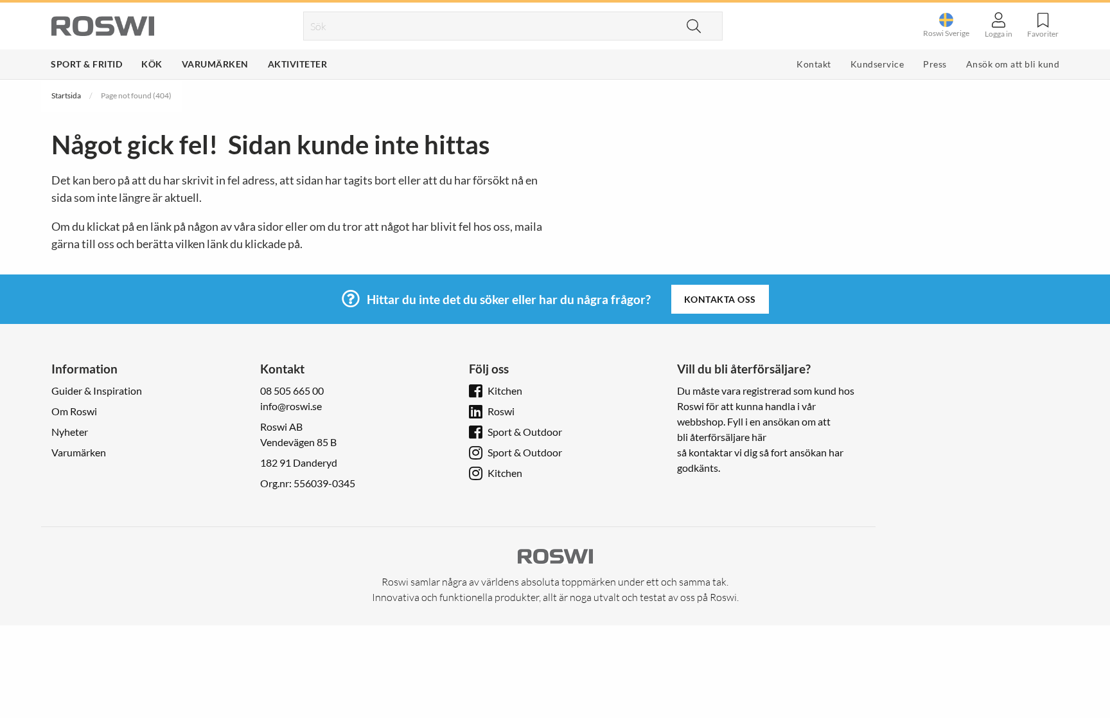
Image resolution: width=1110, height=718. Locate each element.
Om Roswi (74, 411)
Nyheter (69, 432)
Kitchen (505, 390)
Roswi (501, 411)
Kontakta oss (720, 299)
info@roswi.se (291, 406)
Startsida (66, 95)
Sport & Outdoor (525, 432)
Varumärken (215, 63)
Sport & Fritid (86, 63)
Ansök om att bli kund (1013, 63)
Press (935, 63)
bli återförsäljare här (721, 437)
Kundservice (877, 63)
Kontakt (814, 63)
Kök (152, 63)
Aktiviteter (298, 63)
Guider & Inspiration (96, 390)
